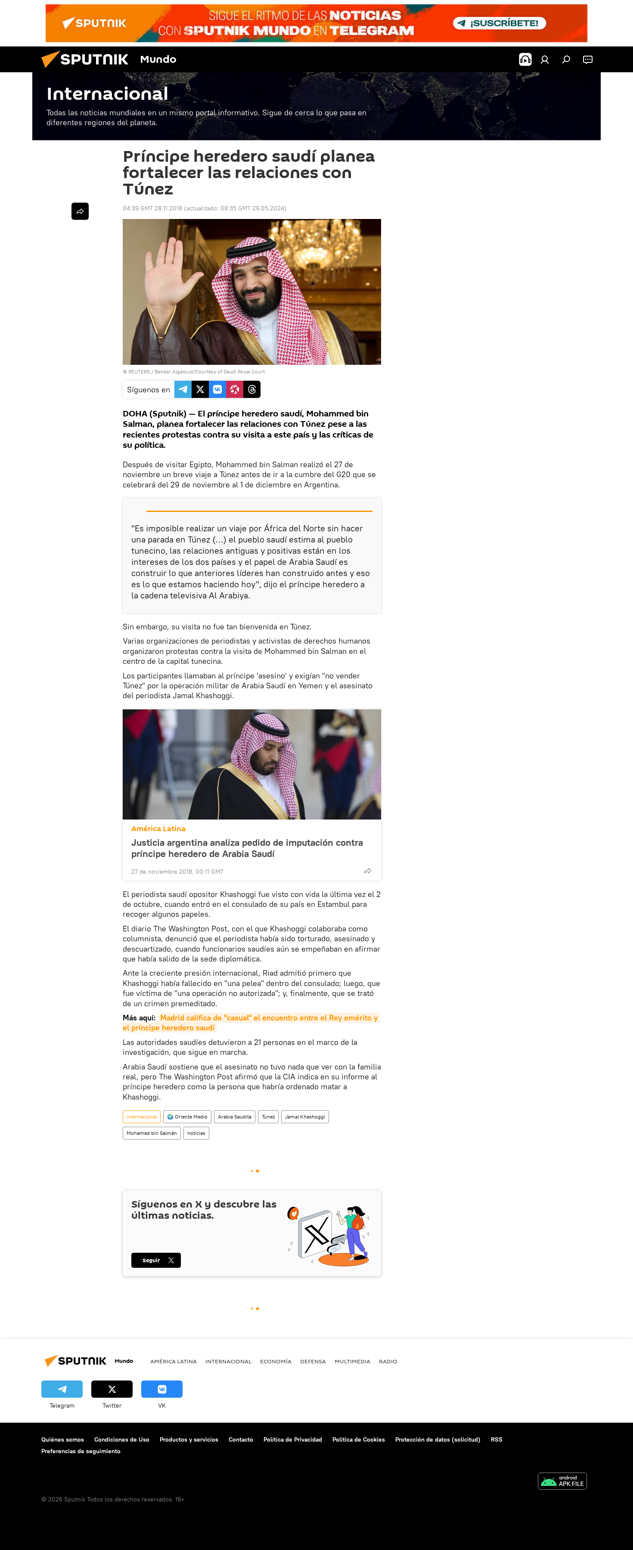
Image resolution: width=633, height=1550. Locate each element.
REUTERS (139, 371)
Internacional (142, 1116)
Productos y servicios (189, 1439)
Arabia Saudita (234, 1116)
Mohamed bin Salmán (152, 1133)
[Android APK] (562, 1482)
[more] (367, 870)
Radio (388, 1361)
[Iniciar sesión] (544, 59)
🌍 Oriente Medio (187, 1116)
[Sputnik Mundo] (88, 70)
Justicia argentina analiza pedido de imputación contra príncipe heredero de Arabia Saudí (247, 848)
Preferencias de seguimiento (81, 1451)
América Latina (158, 828)
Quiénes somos (62, 1439)
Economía (276, 1361)
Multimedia (352, 1361)
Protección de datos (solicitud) (438, 1439)
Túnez (268, 1116)
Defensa (313, 1361)
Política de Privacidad (293, 1439)
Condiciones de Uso (121, 1439)
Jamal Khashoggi (305, 1116)
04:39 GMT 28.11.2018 (152, 208)
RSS (497, 1439)
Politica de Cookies (358, 1439)
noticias (196, 1133)
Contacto (241, 1439)
